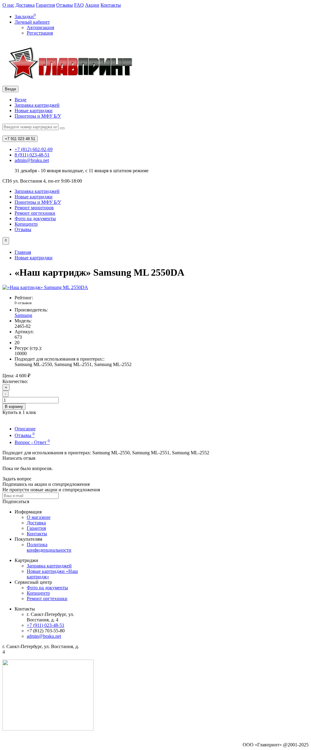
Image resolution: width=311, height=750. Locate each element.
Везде (20, 99)
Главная (23, 252)
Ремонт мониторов (34, 207)
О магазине (38, 517)
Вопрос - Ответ (32, 442)
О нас (8, 5)
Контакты (111, 5)
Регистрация (40, 32)
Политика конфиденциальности (49, 547)
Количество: (15, 381)
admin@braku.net (44, 636)
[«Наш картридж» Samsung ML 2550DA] (45, 287)
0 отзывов (23, 303)
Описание (25, 428)
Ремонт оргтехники (35, 213)
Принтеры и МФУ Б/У (38, 116)
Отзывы (64, 5)
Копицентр (26, 224)
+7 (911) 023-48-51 (45, 625)
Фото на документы (35, 218)
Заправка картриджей (37, 105)
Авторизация (40, 27)
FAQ (79, 5)
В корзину (14, 406)
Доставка (25, 5)
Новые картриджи (34, 110)
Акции (92, 5)
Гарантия (45, 5)
